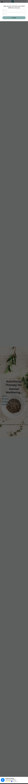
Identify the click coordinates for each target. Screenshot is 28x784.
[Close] (27, 1)
